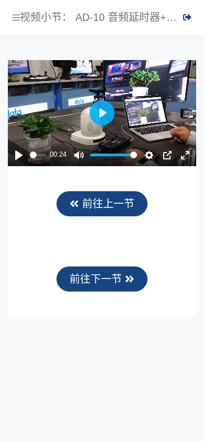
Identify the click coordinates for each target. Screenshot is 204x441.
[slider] (38, 155)
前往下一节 (97, 279)
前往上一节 (106, 204)
